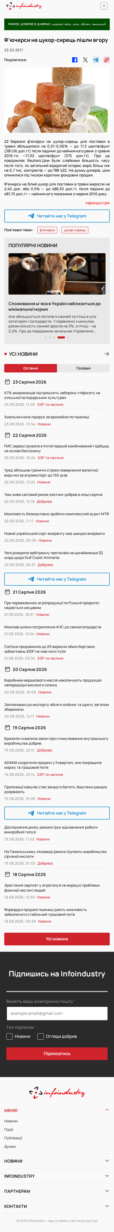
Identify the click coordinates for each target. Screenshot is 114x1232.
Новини (10, 1120)
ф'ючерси (47, 230)
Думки (10, 1146)
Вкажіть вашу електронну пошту (39, 1001)
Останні (30, 368)
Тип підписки (20, 1027)
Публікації (13, 1137)
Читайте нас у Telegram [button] (61, 216)
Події (8, 1129)
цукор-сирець (75, 230)
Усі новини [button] (57, 939)
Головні (83, 368)
